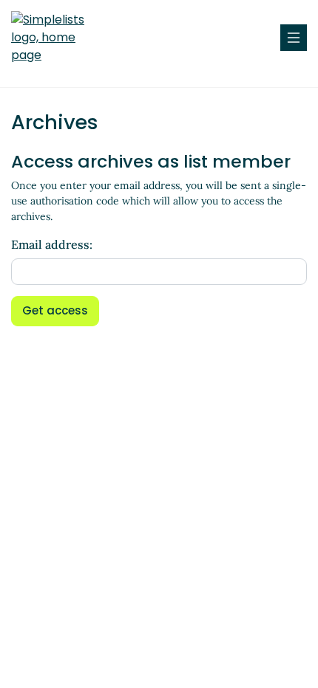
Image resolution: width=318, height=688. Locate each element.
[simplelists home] (55, 37)
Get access (55, 310)
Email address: (51, 244)
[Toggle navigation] (293, 37)
